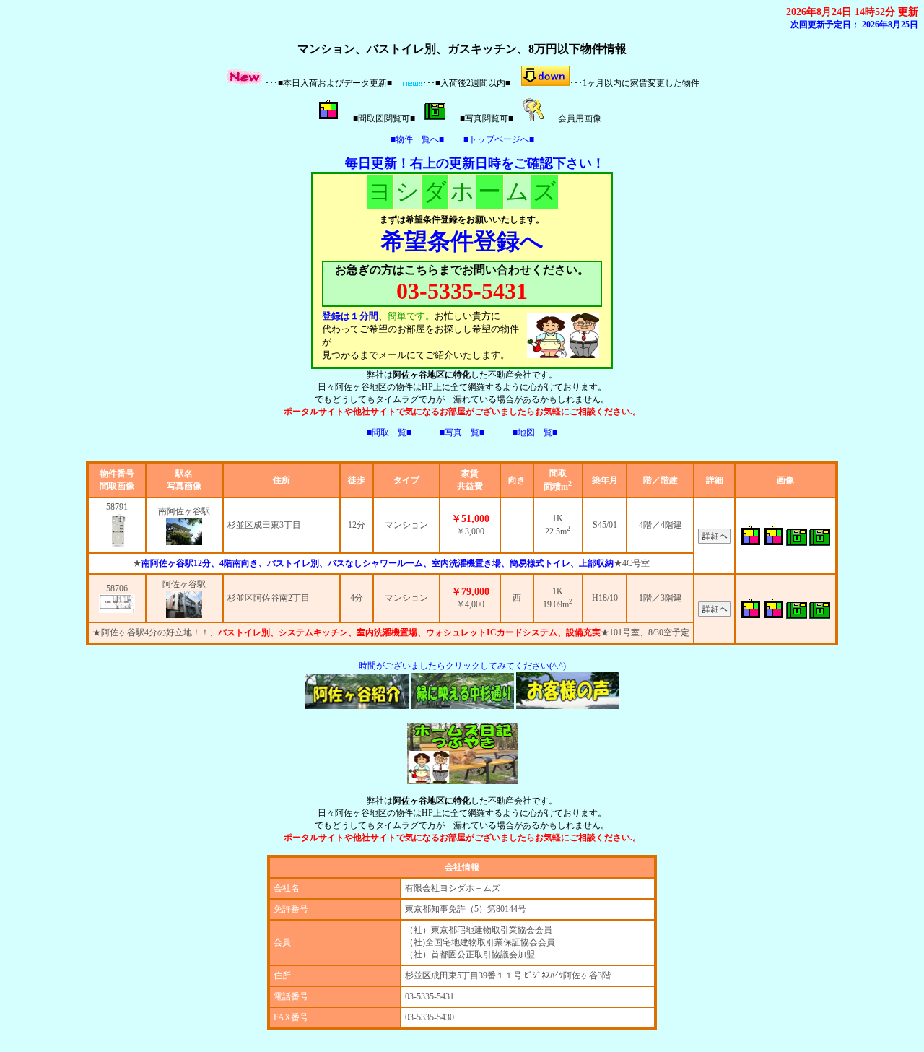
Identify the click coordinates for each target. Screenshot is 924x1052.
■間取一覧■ (389, 432)
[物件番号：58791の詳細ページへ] (116, 531)
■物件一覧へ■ (417, 139)
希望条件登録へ (462, 241)
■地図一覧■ (535, 432)
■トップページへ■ (498, 139)
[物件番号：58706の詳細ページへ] (116, 603)
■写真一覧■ (462, 432)
